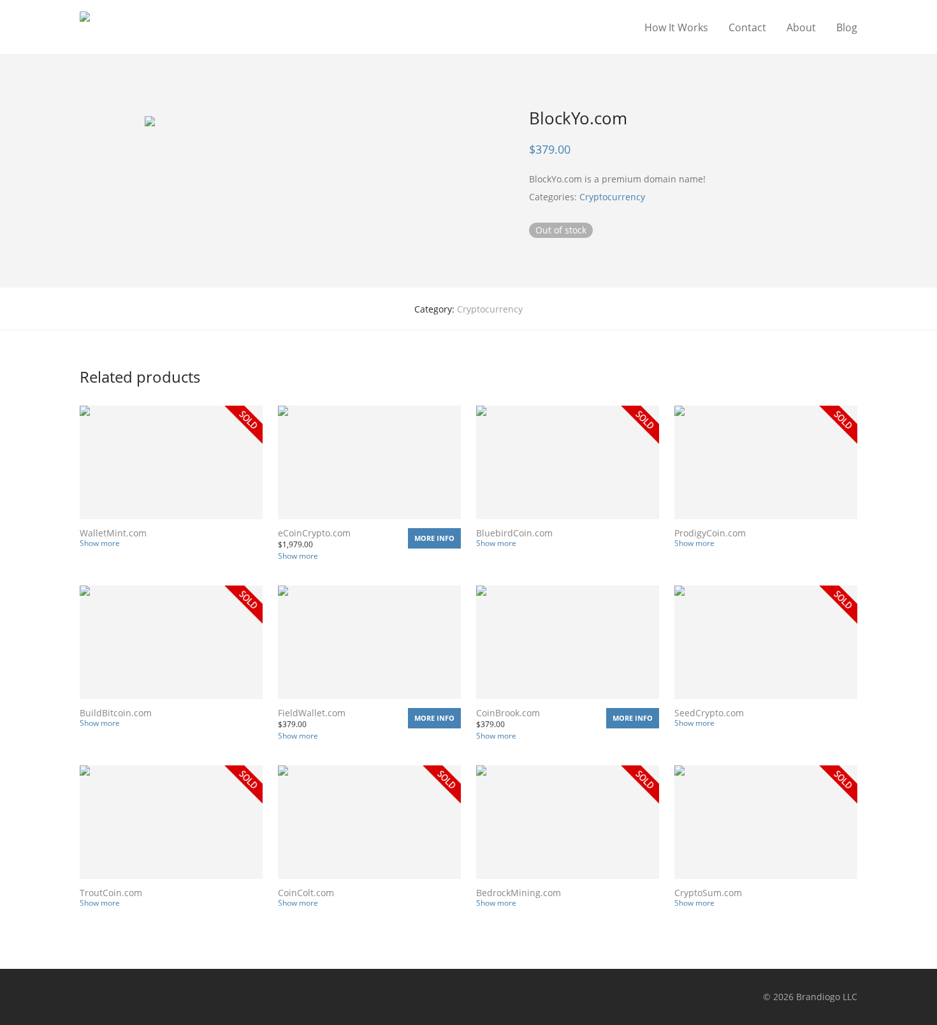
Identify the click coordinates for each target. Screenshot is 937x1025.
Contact (747, 27)
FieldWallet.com (311, 713)
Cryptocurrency (612, 197)
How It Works (676, 27)
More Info (434, 538)
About (801, 27)
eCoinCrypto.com (314, 533)
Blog (846, 27)
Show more (100, 543)
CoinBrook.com (508, 713)
